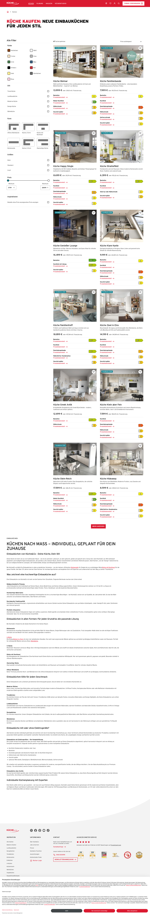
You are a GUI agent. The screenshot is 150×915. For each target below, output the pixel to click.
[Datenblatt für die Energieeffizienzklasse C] (140, 107)
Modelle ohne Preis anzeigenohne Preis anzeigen (22, 202)
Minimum (11, 183)
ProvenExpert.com (116, 845)
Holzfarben (14, 50)
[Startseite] (8, 12)
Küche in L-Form (18, 639)
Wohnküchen (10, 869)
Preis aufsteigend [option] (125, 41)
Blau (34, 62)
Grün (12, 62)
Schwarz (13, 67)
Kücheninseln (10, 866)
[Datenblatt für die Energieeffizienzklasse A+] (93, 181)
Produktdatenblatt (59, 97)
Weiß (34, 50)
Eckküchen (10, 860)
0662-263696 (60, 855)
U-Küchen (9, 863)
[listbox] (131, 41)
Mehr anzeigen (99, 526)
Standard (10, 165)
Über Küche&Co (34, 842)
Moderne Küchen (11, 845)
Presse (32, 848)
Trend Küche (11, 91)
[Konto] (115, 3)
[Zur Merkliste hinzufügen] (93, 48)
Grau (34, 56)
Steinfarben (37, 73)
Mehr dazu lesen (75, 80)
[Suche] (119, 3)
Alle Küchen (10, 842)
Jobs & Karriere (34, 845)
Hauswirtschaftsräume (13, 876)
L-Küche (9, 637)
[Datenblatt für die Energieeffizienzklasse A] (94, 96)
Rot (34, 67)
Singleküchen (10, 872)
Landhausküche (12, 96)
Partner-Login (37, 860)
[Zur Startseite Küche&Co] (13, 3)
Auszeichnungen (34, 854)
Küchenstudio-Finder (36, 857)
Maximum (45, 183)
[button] (31, 3)
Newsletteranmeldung (64, 859)
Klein (9, 160)
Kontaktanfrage (58, 847)
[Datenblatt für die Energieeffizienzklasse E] (94, 107)
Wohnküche (11, 111)
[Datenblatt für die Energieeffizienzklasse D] (140, 124)
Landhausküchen (11, 848)
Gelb (12, 73)
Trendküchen (10, 854)
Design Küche (11, 106)
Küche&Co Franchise (36, 851)
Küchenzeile (74, 567)
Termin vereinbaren (132, 3)
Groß (9, 170)
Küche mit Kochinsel (108, 567)
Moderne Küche (12, 101)
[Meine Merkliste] (110, 3)
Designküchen (10, 851)
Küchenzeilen (10, 857)
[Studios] (106, 3)
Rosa (12, 79)
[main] (75, 403)
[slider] (8, 180)
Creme (13, 56)
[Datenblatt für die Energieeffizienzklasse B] (94, 102)
